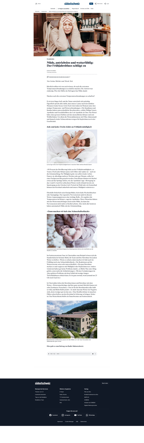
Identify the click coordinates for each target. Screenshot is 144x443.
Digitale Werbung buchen (90, 405)
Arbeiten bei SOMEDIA (89, 402)
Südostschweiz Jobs (65, 400)
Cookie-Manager (69, 421)
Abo (91, 3)
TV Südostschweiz (64, 397)
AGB (77, 421)
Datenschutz (83, 421)
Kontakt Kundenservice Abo (91, 394)
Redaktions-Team (39, 400)
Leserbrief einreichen (40, 394)
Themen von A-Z (39, 391)
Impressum (60, 421)
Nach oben (105, 383)
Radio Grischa (63, 394)
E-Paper (62, 391)
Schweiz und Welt (84, 8)
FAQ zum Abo (87, 391)
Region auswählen (64, 8)
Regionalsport (75, 8)
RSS (61, 402)
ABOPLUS (86, 397)
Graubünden (44, 11)
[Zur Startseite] (72, 4)
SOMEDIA (86, 400)
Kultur (92, 8)
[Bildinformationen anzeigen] (108, 54)
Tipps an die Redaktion (41, 397)
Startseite (53, 8)
